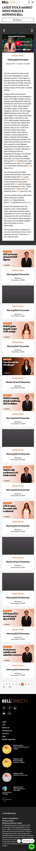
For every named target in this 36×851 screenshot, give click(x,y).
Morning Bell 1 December (18, 346)
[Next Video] (4, 30)
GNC (18, 191)
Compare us (7, 730)
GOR (23, 163)
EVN (15, 161)
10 (4, 687)
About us (6, 728)
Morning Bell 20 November (18, 597)
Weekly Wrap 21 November (18, 561)
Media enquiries (8, 739)
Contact (5, 733)
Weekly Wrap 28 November (18, 382)
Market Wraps (18, 56)
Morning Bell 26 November (18, 454)
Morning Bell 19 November (18, 633)
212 (10, 687)
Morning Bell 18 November (18, 669)
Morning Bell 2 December (18, 310)
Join (4, 725)
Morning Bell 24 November (18, 526)
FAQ (3, 736)
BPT (15, 189)
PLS (29, 166)
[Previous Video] (32, 30)
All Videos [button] (17, 20)
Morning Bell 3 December (18, 274)
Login (4, 722)
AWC (28, 202)
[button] (33, 2)
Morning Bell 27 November (18, 418)
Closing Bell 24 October (18, 59)
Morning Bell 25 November (18, 490)
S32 (16, 184)
